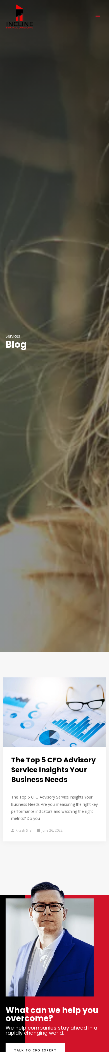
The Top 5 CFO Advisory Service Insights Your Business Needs (53, 770)
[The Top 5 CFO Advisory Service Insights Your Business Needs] (54, 711)
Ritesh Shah (25, 830)
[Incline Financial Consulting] (20, 16)
